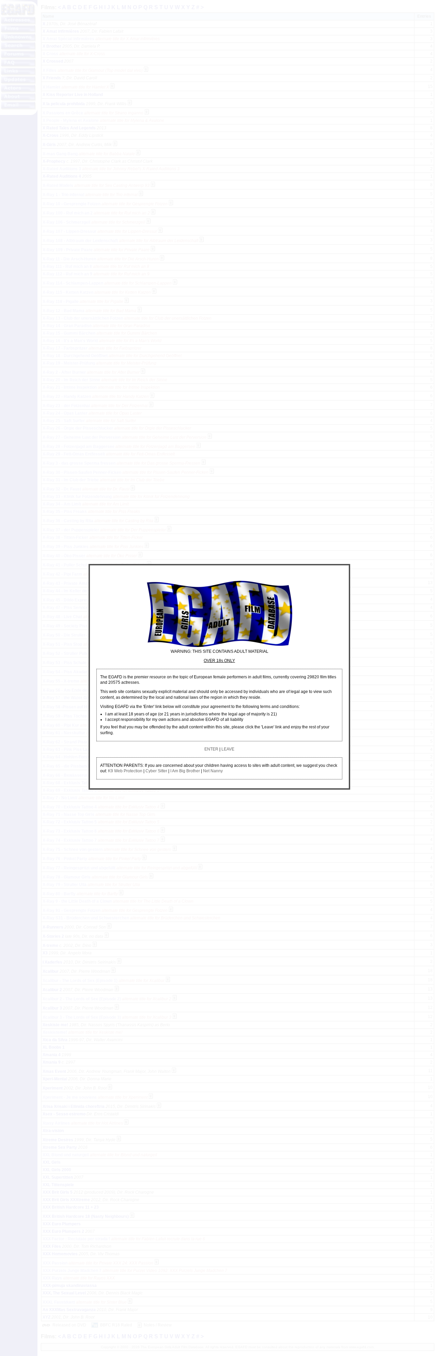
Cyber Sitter (156, 771)
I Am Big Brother (185, 771)
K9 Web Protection (125, 771)
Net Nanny (213, 771)
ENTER (211, 749)
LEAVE (227, 749)
